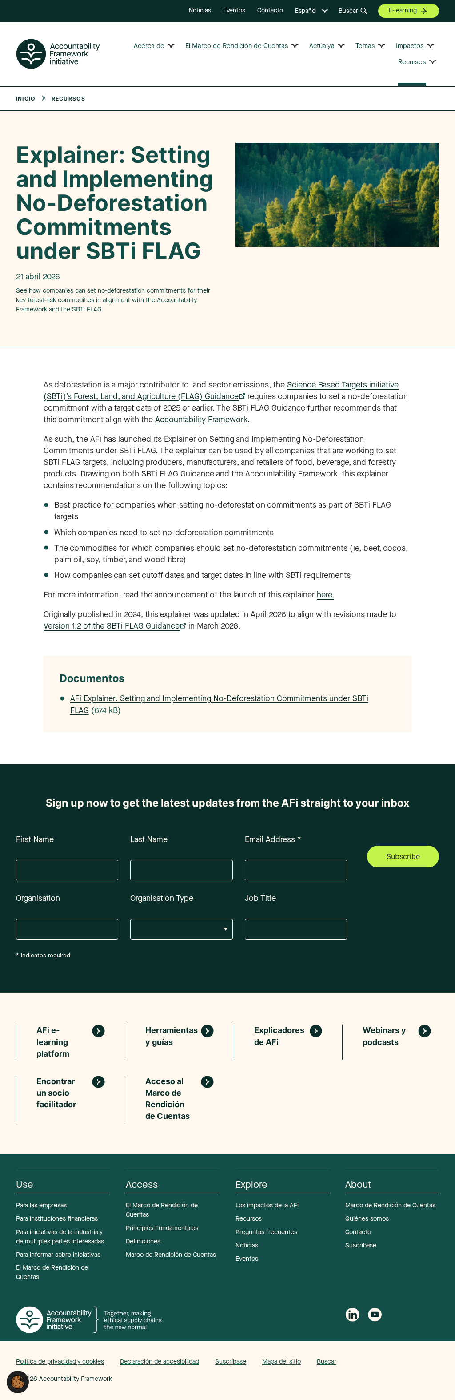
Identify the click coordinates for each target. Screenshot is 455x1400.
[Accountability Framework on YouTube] (375, 1316)
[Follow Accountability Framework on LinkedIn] (352, 1316)
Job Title (260, 898)
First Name (35, 839)
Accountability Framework (201, 419)
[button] (17, 1381)
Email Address (273, 839)
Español (306, 11)
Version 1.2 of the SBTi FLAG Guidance (112, 626)
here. (325, 594)
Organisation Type (161, 898)
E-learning (403, 10)
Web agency (397, 1361)
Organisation (38, 898)
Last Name (149, 839)
